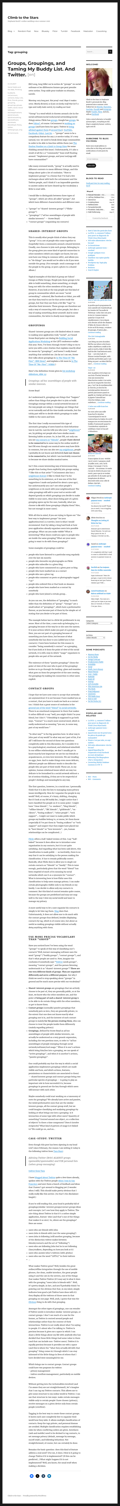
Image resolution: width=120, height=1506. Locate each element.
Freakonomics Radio (95, 662)
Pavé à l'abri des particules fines (100, 231)
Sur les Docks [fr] (94, 701)
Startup (91, 682)
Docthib (94, 567)
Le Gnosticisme (94, 245)
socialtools (12, 122)
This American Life (95, 687)
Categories (90, 621)
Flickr (55, 31)
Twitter (59, 962)
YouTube (68, 130)
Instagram (107, 109)
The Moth (91, 689)
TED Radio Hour (94, 696)
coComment (12, 95)
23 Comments (13, 133)
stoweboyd (12, 125)
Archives (89, 635)
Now (36, 31)
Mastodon (88, 31)
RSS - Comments (94, 779)
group (20, 100)
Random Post (24, 31)
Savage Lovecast (94, 659)
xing (20, 130)
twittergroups (13, 130)
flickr (9, 100)
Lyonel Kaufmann (97, 591)
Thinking (18, 90)
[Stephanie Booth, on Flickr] (99, 82)
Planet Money (93, 672)
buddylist (11, 93)
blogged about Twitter (45, 1177)
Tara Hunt (58, 1151)
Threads (97, 109)
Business (91, 268)
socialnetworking (14, 117)
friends (14, 100)
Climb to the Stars (23, 18)
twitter (10, 127)
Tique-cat (91, 368)
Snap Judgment (93, 691)
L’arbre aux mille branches (98, 406)
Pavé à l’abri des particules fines (100, 300)
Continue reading (94, 332)
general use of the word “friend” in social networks (52, 708)
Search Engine (93, 270)
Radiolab (91, 677)
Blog (10, 31)
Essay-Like (19, 98)
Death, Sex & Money (95, 669)
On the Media (93, 657)
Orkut (41, 133)
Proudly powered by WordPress (34, 1496)
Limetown (92, 694)
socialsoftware (13, 120)
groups (54, 120)
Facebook (75, 31)
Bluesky (45, 31)
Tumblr (64, 31)
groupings (12, 105)
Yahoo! (36, 123)
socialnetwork (13, 115)
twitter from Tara (37, 1171)
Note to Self (92, 699)
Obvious (32, 1302)
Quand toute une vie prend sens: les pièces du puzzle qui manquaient (100, 735)
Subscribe (91, 166)
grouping (11, 103)
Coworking (101, 31)
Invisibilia (91, 664)
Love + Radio (93, 674)
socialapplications (15, 112)
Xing (56, 911)
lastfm (10, 108)
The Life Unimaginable (96, 336)
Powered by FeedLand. (100, 218)
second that (56, 130)
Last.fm (48, 133)
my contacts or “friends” (47, 440)
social (15, 108)
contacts (11, 98)
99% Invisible (93, 684)
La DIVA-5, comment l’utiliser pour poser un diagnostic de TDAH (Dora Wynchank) (99, 235)
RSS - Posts (92, 777)
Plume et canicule (94, 454)
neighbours (74, 430)
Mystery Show (93, 655)
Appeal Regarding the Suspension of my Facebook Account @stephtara (98, 752)
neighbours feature (37, 476)
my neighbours (66, 449)
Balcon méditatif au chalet (101, 594)
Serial (90, 667)
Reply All (91, 679)
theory (19, 125)
